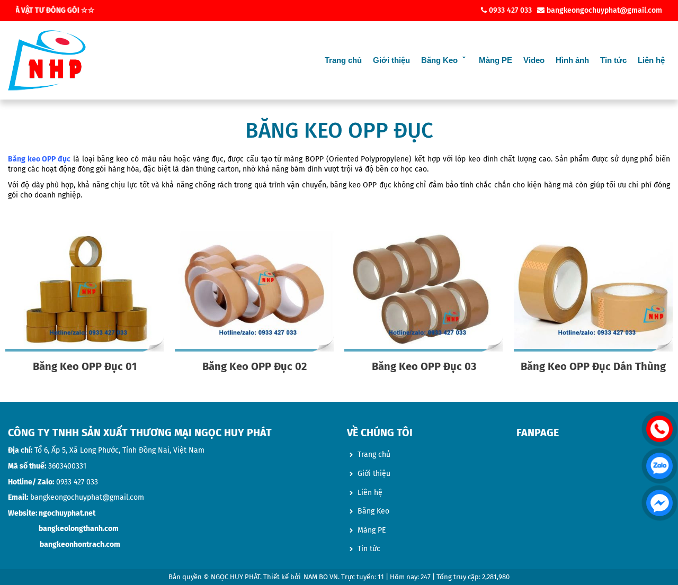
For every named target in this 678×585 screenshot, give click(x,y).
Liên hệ (651, 60)
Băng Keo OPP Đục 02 (254, 366)
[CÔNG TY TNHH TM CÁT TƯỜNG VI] (47, 60)
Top (659, 545)
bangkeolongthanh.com (79, 528)
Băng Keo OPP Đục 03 (424, 366)
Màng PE (495, 60)
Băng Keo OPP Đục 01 (85, 366)
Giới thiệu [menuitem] (374, 473)
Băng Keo (439, 60)
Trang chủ (343, 60)
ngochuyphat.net (67, 513)
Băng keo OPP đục (39, 159)
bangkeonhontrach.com (80, 544)
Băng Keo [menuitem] (373, 511)
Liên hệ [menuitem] (370, 492)
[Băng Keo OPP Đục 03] (423, 291)
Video (534, 60)
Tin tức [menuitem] (369, 548)
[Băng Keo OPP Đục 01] (84, 291)
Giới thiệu (391, 60)
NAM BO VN (321, 577)
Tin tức (613, 60)
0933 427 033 (77, 482)
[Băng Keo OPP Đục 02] (254, 291)
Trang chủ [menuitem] (374, 454)
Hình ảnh (572, 60)
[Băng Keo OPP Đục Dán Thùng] (593, 291)
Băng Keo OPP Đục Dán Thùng (593, 366)
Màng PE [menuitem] (372, 530)
